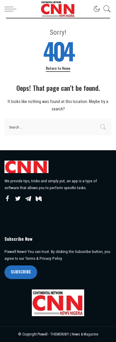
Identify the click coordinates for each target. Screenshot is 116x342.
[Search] (106, 9)
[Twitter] (18, 199)
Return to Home (58, 68)
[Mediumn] (39, 199)
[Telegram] (28, 199)
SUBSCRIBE (21, 272)
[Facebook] (7, 199)
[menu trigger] (11, 9)
